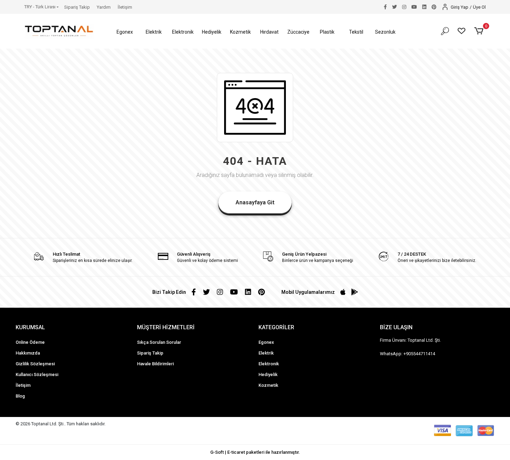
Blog (20, 396)
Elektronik (268, 363)
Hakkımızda (28, 353)
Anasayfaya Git (255, 202)
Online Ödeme (30, 342)
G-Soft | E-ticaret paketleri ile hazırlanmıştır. (255, 452)
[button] (124, 32)
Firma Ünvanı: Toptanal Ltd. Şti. (410, 340)
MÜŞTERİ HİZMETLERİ (166, 327)
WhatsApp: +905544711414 (407, 353)
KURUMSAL (30, 327)
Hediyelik (268, 374)
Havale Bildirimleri (155, 363)
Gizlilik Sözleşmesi (35, 363)
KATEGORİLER (276, 327)
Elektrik (266, 353)
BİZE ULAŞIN (396, 327)
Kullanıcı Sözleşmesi (37, 374)
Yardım (104, 7)
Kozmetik (268, 385)
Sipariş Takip (77, 7)
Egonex (266, 342)
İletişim (125, 7)
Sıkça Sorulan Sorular (159, 342)
